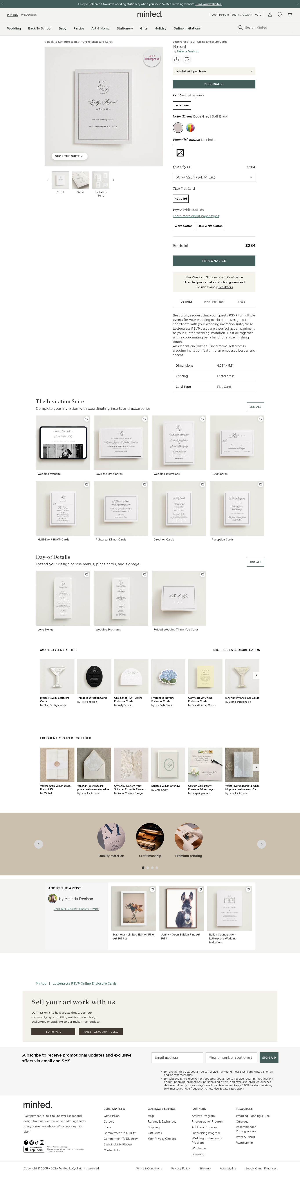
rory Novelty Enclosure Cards (242, 697)
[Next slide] (113, 180)
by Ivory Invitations (88, 793)
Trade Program (219, 14)
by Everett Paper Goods (202, 705)
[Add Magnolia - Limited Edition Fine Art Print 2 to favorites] (152, 889)
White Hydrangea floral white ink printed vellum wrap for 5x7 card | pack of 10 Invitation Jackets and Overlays (242, 787)
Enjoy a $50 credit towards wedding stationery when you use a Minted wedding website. (136, 4)
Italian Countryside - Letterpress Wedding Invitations (223, 938)
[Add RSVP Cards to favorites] (260, 419)
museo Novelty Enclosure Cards (54, 699)
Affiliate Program (203, 1116)
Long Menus (45, 629)
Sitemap (205, 1168)
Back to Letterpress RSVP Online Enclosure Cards (80, 42)
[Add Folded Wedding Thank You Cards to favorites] (202, 574)
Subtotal (180, 245)
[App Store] (33, 1151)
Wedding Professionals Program (207, 1140)
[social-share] (176, 59)
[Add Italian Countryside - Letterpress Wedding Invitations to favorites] (248, 889)
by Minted (46, 793)
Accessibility (228, 1168)
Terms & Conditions (149, 1168)
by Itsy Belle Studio (162, 705)
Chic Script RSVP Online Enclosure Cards (128, 699)
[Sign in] (270, 14)
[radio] (182, 105)
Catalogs (242, 1121)
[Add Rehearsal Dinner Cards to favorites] (144, 484)
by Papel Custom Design (128, 793)
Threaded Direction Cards (92, 697)
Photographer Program (208, 1121)
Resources (244, 1108)
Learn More (53, 1032)
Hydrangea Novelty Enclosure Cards (162, 699)
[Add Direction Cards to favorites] (202, 484)
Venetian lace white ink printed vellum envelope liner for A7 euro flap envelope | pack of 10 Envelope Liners (93, 787)
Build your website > (208, 4)
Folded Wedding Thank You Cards (176, 629)
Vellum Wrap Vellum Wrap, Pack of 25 (55, 787)
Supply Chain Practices (261, 1168)
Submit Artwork (241, 14)
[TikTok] (36, 1142)
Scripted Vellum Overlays (165, 785)
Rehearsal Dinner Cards (111, 539)
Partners (199, 1108)
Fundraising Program (206, 1133)
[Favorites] (279, 14)
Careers (109, 1121)
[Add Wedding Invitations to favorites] (202, 419)
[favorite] (186, 59)
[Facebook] (26, 1142)
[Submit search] (240, 27)
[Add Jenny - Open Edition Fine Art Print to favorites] (200, 889)
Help (151, 1116)
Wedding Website (49, 474)
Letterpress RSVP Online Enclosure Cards (84, 983)
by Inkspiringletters (199, 793)
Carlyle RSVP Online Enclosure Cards (200, 699)
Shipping (154, 1127)
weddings (29, 14)
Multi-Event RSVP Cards (53, 539)
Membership (244, 1142)
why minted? (214, 301)
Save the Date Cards (109, 474)
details (187, 301)
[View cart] (289, 14)
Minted (41, 983)
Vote (258, 14)
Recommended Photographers (246, 1129)
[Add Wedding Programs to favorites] (144, 574)
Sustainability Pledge (118, 1144)
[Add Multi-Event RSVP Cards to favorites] (86, 484)
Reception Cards (222, 539)
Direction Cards (164, 539)
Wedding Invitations (167, 474)
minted (12, 14)
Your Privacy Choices (162, 1138)
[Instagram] (42, 1142)
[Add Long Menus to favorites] (86, 574)
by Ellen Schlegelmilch (53, 705)
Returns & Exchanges (162, 1121)
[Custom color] (190, 127)
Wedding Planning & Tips (252, 1116)
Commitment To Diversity (121, 1138)
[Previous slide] (48, 180)
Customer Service (162, 1108)
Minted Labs (112, 1150)
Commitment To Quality (120, 1133)
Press (107, 1127)
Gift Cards (155, 1133)
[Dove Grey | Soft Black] (178, 127)
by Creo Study (159, 789)
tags (241, 301)
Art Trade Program (204, 1127)
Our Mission (112, 1116)
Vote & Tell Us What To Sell (100, 1032)
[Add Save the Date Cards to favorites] (144, 419)
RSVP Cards (219, 474)
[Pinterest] (31, 1142)
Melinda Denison (187, 51)
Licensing (198, 1154)
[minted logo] (150, 14)
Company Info (114, 1108)
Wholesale (199, 1148)
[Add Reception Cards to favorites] (260, 484)
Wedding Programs (108, 629)
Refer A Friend (245, 1137)
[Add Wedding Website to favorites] (86, 419)
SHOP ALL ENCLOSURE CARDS (236, 650)
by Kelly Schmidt (123, 705)
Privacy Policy (180, 1168)
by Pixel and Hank (87, 701)
